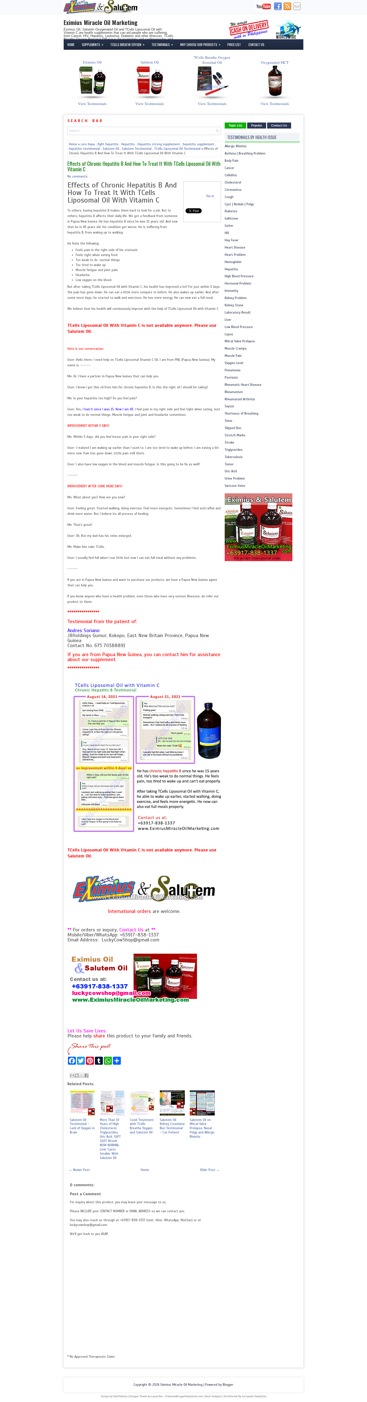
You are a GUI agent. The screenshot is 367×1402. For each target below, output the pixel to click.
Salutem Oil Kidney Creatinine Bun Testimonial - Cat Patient (172, 1126)
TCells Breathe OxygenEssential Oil (212, 60)
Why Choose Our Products (200, 44)
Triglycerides (234, 450)
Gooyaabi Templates (254, 1396)
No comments (77, 177)
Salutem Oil (150, 62)
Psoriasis (231, 378)
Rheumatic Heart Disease (243, 385)
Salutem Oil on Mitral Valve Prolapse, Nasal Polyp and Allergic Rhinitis (202, 1128)
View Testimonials (92, 103)
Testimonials (162, 44)
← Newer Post (79, 1170)
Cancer (229, 168)
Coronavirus (233, 190)
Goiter (229, 226)
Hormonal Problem (238, 284)
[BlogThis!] (76, 1075)
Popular (256, 125)
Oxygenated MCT (275, 62)
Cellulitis (231, 175)
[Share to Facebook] (86, 1075)
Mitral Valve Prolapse (240, 341)
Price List (234, 44)
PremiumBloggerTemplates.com (184, 1396)
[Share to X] (81, 1075)
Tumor (229, 464)
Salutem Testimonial (137, 149)
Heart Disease (235, 248)
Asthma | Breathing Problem (245, 154)
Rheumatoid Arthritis (240, 399)
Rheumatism (234, 392)
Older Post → (209, 1170)
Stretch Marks (235, 435)
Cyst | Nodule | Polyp (239, 204)
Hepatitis (128, 144)
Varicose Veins (235, 486)
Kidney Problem (236, 298)
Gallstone (231, 219)
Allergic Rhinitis (236, 146)
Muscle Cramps (236, 349)
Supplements (92, 44)
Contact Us (256, 44)
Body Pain (231, 161)
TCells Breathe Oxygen (127, 44)
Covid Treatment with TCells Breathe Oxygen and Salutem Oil (142, 1126)
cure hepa (88, 144)
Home (70, 44)
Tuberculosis (234, 457)
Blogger (228, 1385)
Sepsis (229, 406)
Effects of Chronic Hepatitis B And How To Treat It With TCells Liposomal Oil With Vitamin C (143, 166)
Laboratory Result (238, 313)
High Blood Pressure (239, 276)
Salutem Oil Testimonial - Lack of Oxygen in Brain (82, 1126)
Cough (229, 197)
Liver (228, 320)
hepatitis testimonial (84, 149)
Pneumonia (232, 370)
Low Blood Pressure (239, 327)
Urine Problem (235, 479)
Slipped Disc (233, 428)
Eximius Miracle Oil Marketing (101, 22)
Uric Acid (231, 471)
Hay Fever (232, 240)
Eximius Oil (92, 62)
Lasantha (157, 1396)
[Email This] (72, 1075)
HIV (227, 233)
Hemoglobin (233, 262)
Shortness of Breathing (241, 414)
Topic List (235, 125)
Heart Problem (235, 255)
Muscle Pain (233, 356)
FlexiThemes (120, 1396)
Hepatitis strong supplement (159, 144)
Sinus (228, 421)
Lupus (229, 334)
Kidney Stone (234, 305)
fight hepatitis (108, 144)
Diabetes (231, 211)
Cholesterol (233, 183)
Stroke (229, 443)
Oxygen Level (234, 363)
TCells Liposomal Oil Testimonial (177, 149)
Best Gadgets (213, 1396)
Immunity (231, 291)
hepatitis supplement (198, 144)
